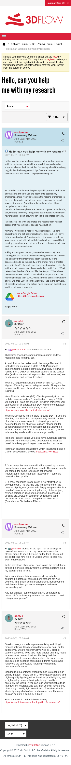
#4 (64, 638)
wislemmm (19, 349)
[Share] (62, 140)
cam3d (17, 548)
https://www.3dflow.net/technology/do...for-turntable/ (32, 702)
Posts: (17, 141)
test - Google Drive (27, 293)
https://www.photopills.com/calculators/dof (27, 410)
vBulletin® (34, 745)
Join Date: (19, 139)
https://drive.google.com (30, 296)
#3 (64, 542)
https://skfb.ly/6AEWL (47, 451)
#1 (64, 150)
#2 (64, 343)
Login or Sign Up (56, 3)
